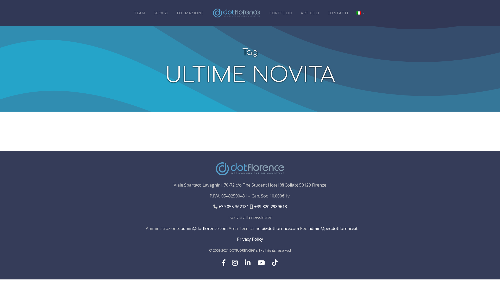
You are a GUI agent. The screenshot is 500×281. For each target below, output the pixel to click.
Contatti (338, 12)
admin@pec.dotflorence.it (333, 228)
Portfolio (280, 12)
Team (139, 12)
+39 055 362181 (233, 206)
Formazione (190, 12)
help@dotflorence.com (277, 228)
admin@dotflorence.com (204, 228)
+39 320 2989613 (270, 206)
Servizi (161, 12)
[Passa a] (360, 13)
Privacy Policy (250, 239)
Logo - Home (236, 13)
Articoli (310, 12)
